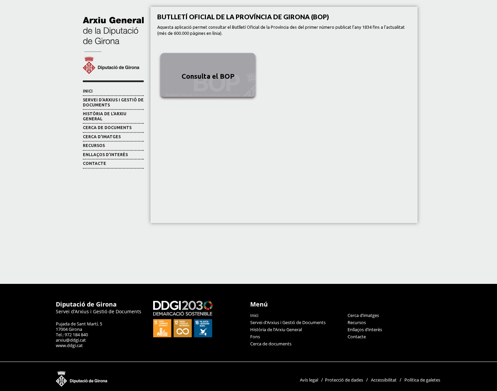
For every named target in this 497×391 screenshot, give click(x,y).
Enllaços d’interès (105, 154)
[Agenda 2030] (183, 336)
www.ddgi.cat (69, 345)
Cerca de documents (107, 127)
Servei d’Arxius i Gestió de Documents (113, 102)
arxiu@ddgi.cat (71, 340)
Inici (88, 91)
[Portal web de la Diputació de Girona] (115, 385)
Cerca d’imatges (102, 137)
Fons (255, 337)
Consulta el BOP (208, 76)
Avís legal (309, 380)
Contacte (94, 163)
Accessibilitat (384, 380)
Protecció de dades (344, 380)
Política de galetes (422, 380)
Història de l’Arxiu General (104, 116)
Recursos (94, 145)
